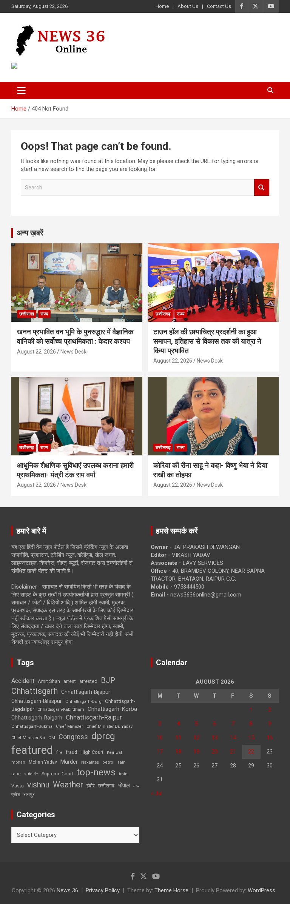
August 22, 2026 (36, 352)
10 (160, 737)
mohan (18, 762)
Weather (68, 784)
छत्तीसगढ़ (106, 786)
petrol (108, 762)
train (123, 774)
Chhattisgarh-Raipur (94, 717)
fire (59, 752)
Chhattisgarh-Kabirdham (60, 709)
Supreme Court (57, 773)
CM (51, 737)
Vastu (17, 786)
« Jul (156, 793)
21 (233, 751)
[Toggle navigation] (21, 90)
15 (251, 737)
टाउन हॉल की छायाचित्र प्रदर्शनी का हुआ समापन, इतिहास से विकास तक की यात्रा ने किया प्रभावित (207, 341)
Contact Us (219, 6)
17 (160, 751)
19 (196, 751)
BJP (108, 680)
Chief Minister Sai (28, 737)
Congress (73, 737)
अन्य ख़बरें (30, 232)
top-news (96, 772)
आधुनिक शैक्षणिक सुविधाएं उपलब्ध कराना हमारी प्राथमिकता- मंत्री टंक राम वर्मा (75, 470)
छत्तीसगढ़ (26, 314)
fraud (71, 752)
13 (214, 737)
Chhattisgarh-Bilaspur (36, 701)
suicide (31, 774)
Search (261, 187)
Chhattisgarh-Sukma (31, 726)
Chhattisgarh (34, 691)
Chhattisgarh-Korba (112, 709)
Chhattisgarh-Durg (83, 701)
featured (32, 750)
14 (233, 737)
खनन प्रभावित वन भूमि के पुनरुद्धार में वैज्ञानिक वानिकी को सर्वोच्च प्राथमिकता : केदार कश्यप (75, 336)
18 (178, 751)
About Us (187, 6)
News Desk (73, 352)
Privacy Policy (103, 890)
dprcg (103, 736)
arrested (88, 681)
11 (178, 737)
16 (270, 737)
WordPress (261, 890)
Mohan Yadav (43, 762)
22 (251, 751)
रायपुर (29, 794)
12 (196, 737)
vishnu (38, 784)
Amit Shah (49, 681)
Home (162, 6)
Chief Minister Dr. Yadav (109, 726)
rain (122, 762)
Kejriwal (114, 752)
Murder (69, 761)
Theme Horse (171, 890)
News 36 (67, 890)
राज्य (44, 314)
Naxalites (90, 762)
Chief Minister (69, 726)
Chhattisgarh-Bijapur (85, 692)
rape (16, 773)
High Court (91, 752)
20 (214, 751)
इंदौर (90, 786)
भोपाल (124, 785)
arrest (69, 681)
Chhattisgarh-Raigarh (36, 718)
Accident (22, 680)
